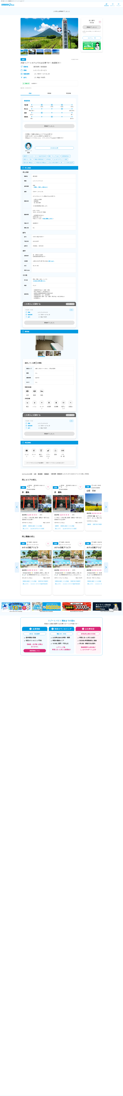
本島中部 (35, 542)
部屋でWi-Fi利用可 (98, 524)
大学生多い (49, 159)
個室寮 (25, 156)
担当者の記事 (54, 148)
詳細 (30, 93)
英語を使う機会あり (28, 162)
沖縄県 (30, 542)
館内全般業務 (32, 489)
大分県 (95, 485)
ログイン (90, 38)
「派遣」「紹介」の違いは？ (40, 187)
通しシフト (25, 528)
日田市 (99, 485)
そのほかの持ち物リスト (39, 281)
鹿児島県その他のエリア (39, 486)
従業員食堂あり (66, 156)
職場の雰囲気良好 (39, 159)
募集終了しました (49, 126)
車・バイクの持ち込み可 (67, 162)
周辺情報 (68, 93)
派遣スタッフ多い (28, 159)
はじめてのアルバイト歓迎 (60, 159)
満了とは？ (51, 261)
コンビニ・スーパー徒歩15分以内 (37, 156)
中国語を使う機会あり (41, 162)
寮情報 (49, 93)
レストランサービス (34, 544)
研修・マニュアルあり (54, 156)
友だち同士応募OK (54, 162)
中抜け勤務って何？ (48, 218)
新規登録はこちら (35, 650)
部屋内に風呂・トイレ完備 (35, 526)
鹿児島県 (30, 486)
